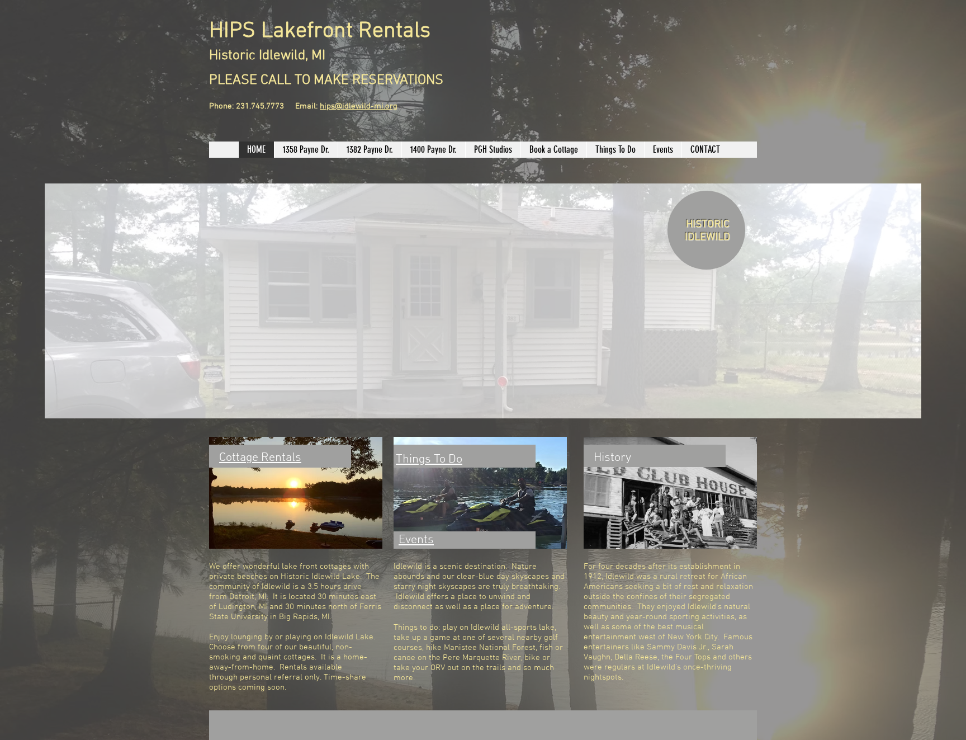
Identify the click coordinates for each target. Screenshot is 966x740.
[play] (897, 408)
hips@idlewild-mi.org (358, 106)
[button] (483, 300)
